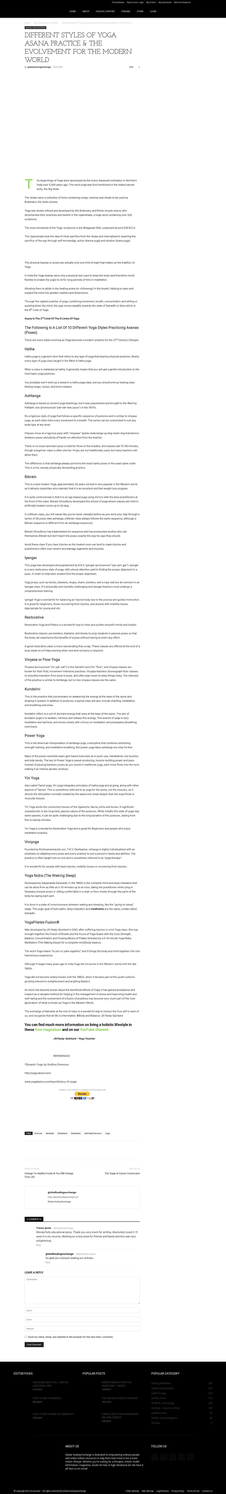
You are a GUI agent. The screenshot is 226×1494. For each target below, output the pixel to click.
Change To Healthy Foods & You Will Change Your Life (49, 1175)
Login (153, 11)
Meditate (50, 1133)
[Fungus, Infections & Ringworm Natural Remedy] (91, 1418)
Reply (38, 1245)
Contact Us (207, 1491)
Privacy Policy (178, 1491)
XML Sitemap (148, 1491)
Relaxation (76, 1133)
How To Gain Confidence (47, 1398)
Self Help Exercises (93, 1133)
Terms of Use (193, 1491)
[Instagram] (203, 2)
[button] (219, 11)
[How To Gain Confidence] (22, 1402)
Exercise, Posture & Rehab (46, 22)
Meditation (63, 1133)
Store (140, 11)
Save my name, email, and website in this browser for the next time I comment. (70, 1336)
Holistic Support (105, 11)
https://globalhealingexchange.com (63, 1197)
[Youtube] (220, 2)
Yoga (107, 1133)
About (85, 11)
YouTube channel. (94, 1030)
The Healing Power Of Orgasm (120, 1398)
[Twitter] (214, 2)
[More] (50, 74)
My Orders (151, 2)
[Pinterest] (209, 2)
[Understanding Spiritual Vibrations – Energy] (91, 1386)
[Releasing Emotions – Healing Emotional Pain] (22, 1386)
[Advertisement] (82, 170)
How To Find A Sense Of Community (53, 1414)
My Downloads (164, 2)
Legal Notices (162, 1491)
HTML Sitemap (132, 1491)
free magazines (48, 1030)
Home (73, 11)
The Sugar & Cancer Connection (122, 1173)
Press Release (118, 2)
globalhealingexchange (39, 67)
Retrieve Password (182, 2)
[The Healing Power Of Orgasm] (91, 1402)
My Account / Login (135, 2)
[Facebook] (198, 2)
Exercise (38, 1133)
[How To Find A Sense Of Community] (22, 1418)
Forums (126, 11)
